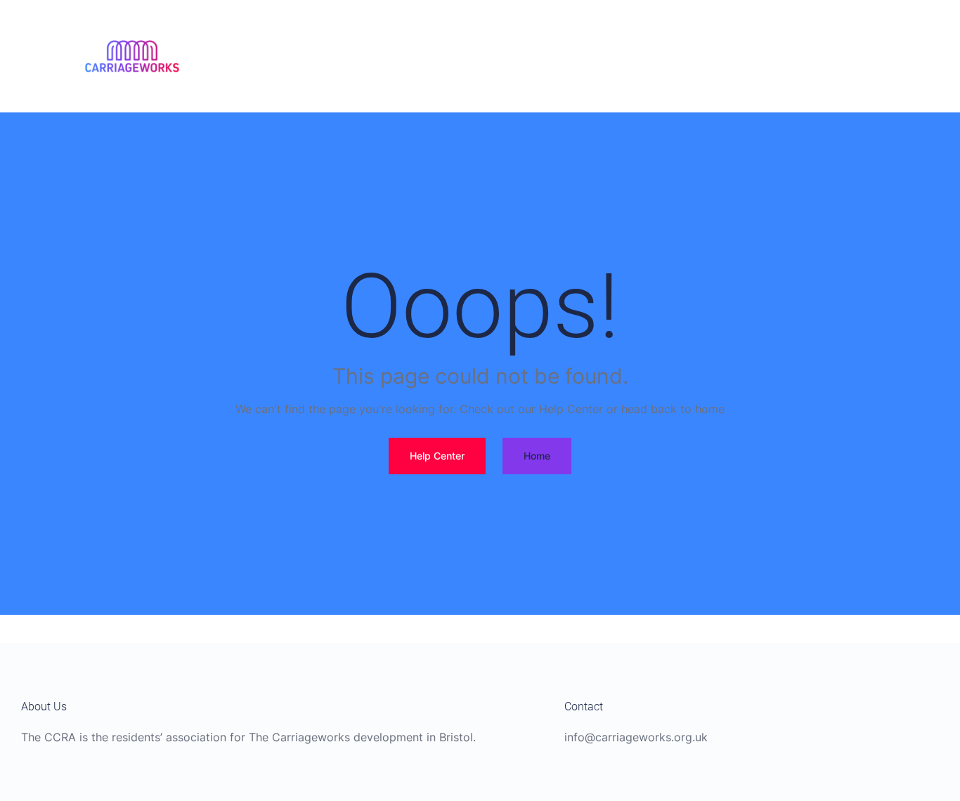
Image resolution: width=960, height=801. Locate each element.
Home (537, 456)
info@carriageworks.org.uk (636, 737)
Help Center (437, 456)
